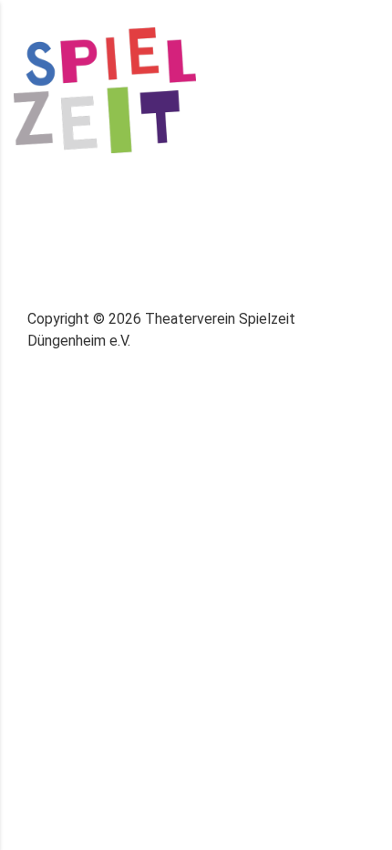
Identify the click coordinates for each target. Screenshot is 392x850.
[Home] (105, 89)
